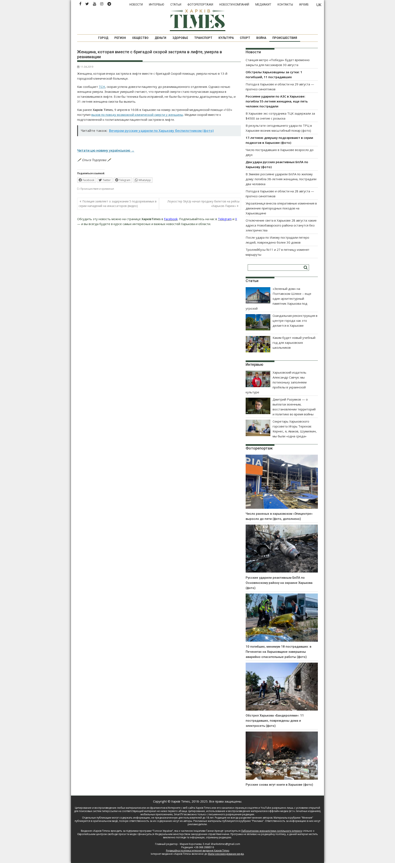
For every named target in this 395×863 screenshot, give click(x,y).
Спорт (245, 37)
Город (103, 37)
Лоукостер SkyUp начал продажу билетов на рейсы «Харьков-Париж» (203, 203)
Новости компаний (234, 4)
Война (261, 37)
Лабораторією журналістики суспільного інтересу (271, 831)
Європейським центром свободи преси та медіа (107, 834)
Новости (136, 4)
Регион (120, 37)
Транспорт (203, 37)
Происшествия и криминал (97, 188)
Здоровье (180, 37)
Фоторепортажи (200, 4)
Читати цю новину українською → (105, 150)
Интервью (156, 4)
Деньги (160, 37)
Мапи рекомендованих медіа (226, 854)
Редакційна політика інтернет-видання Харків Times (197, 850)
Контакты (285, 4)
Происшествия (284, 37)
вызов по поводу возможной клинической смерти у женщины (137, 115)
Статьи (175, 4)
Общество (140, 37)
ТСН (102, 87)
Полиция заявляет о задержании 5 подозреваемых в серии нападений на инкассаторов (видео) (118, 203)
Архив (304, 4)
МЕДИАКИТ (263, 4)
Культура (226, 37)
